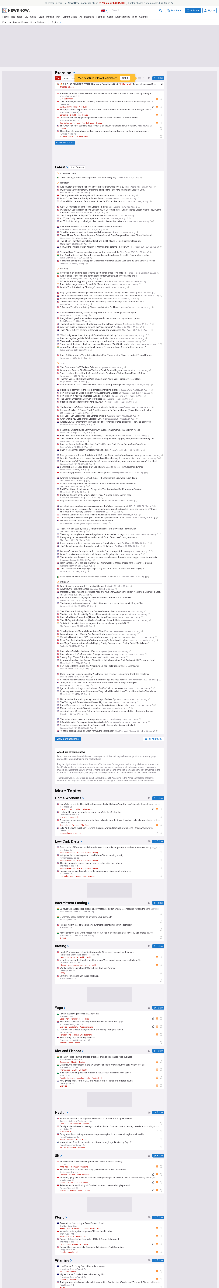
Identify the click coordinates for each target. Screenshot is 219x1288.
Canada (70, 1252)
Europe (85, 1244)
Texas (77, 1043)
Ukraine (50, 16)
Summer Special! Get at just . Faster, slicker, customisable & (107, 3)
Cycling (99, 123)
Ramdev (63, 1035)
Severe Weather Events (93, 1228)
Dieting (63, 128)
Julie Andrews (66, 107)
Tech (134, 16)
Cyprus (63, 1244)
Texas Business (66, 1043)
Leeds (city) (74, 1027)
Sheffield (63, 1175)
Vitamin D (64, 1280)
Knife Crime (64, 1167)
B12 (61, 1272)
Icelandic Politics (67, 1236)
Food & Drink (97, 1078)
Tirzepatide (64, 1062)
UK (26, 16)
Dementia (64, 115)
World (33, 16)
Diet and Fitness (20, 22)
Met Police (64, 1191)
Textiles (82, 1062)
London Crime (76, 1191)
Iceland (79, 1236)
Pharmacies (65, 1070)
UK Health (83, 1070)
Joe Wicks (64, 809)
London (87, 1191)
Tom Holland (65, 825)
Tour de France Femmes (70, 123)
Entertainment (122, 16)
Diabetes (77, 1124)
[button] (77, 167)
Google (63, 1252)
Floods (62, 1228)
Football (100, 16)
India (87, 1019)
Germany (75, 1167)
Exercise (6, 22)
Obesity (63, 965)
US (77, 1252)
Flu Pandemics (70, 1148)
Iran (58, 16)
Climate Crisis (70, 16)
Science (143, 16)
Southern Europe (74, 1244)
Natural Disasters (74, 1228)
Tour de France (88, 123)
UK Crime (84, 1167)
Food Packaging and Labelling (72, 1078)
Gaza (41, 16)
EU (85, 1236)
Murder (72, 1175)
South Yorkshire (83, 1175)
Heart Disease (88, 876)
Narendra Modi (77, 1019)
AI (81, 16)
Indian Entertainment (83, 1035)
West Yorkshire (86, 1027)
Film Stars (85, 825)
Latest (66, 78)
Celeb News (87, 809)
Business (89, 16)
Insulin (62, 1139)
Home (5, 16)
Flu (61, 1148)
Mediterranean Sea (68, 852)
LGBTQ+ (63, 973)
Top (58, 78)
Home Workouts (38, 22)
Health (85, 115)
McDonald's (75, 809)
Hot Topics (16, 16)
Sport (110, 16)
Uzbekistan (64, 1019)
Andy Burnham (82, 1183)
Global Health (75, 115)
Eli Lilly (74, 1070)
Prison (62, 1183)
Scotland (74, 817)
